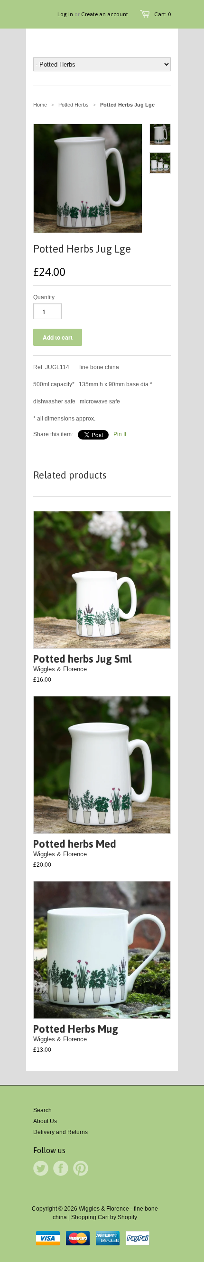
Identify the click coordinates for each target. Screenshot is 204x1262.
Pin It (119, 434)
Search (42, 1110)
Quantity (44, 297)
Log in (65, 14)
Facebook (60, 1168)
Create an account (104, 14)
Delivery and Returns (60, 1132)
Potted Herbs (73, 105)
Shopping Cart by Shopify (104, 1217)
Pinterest (80, 1168)
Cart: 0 (162, 14)
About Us (45, 1121)
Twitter (40, 1168)
